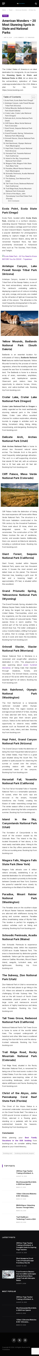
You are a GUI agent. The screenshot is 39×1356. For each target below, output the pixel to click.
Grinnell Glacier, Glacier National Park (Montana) (19, 139)
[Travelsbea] (20, 3)
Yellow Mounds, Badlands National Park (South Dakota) (18, 109)
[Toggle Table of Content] (32, 97)
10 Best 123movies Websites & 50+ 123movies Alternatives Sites (26, 1196)
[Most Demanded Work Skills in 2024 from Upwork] (8, 1185)
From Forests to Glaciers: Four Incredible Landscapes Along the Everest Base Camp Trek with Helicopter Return (26, 1276)
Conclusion (15, 201)
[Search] (36, 3)
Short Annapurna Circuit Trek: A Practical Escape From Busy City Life (25, 1261)
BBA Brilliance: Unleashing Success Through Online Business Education (25, 1207)
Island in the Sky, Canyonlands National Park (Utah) (17, 159)
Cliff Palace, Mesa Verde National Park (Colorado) (18, 124)
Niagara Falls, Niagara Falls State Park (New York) (19, 164)
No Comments (19, 37)
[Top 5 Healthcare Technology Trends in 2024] (8, 1220)
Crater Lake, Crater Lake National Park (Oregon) (18, 114)
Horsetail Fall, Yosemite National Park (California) (18, 154)
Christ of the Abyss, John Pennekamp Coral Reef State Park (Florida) (19, 196)
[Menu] (3, 3)
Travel (5, 15)
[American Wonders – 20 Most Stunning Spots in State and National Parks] (19, 53)
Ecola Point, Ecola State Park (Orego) (19, 100)
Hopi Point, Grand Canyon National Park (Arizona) (18, 149)
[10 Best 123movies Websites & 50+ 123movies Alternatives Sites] (8, 1196)
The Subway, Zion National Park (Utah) (18, 180)
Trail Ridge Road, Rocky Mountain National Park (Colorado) (19, 190)
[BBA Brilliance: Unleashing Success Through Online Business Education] (8, 1208)
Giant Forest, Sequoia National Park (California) (18, 129)
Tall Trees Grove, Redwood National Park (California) (19, 185)
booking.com (7, 1153)
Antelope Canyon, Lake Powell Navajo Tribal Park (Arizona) (19, 104)
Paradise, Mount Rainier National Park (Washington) (18, 170)
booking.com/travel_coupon (24, 1153)
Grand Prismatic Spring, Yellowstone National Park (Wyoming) (19, 134)
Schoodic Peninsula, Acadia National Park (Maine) (20, 175)
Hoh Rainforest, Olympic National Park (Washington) (18, 144)
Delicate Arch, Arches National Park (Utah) (18, 119)
